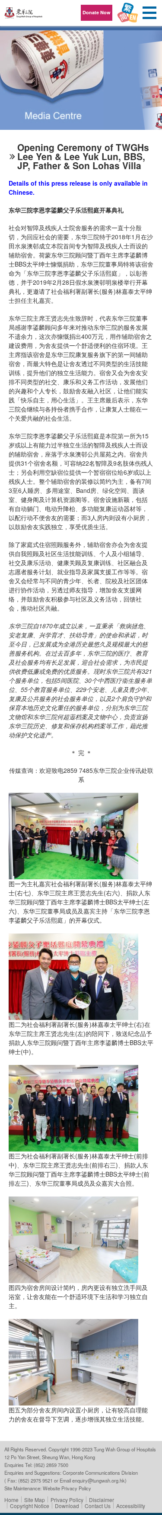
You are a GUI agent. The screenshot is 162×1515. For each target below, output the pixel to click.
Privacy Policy (67, 1499)
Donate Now (97, 12)
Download (67, 1505)
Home (11, 1499)
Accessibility (130, 1505)
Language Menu (127, 13)
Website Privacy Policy (67, 1488)
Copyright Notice (29, 1505)
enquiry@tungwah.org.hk (98, 1480)
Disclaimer (101, 1499)
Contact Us (98, 1505)
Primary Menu (149, 13)
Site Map (34, 1499)
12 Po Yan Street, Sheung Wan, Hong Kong (49, 1457)
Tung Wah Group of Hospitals (23, 16)
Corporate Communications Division (100, 1472)
